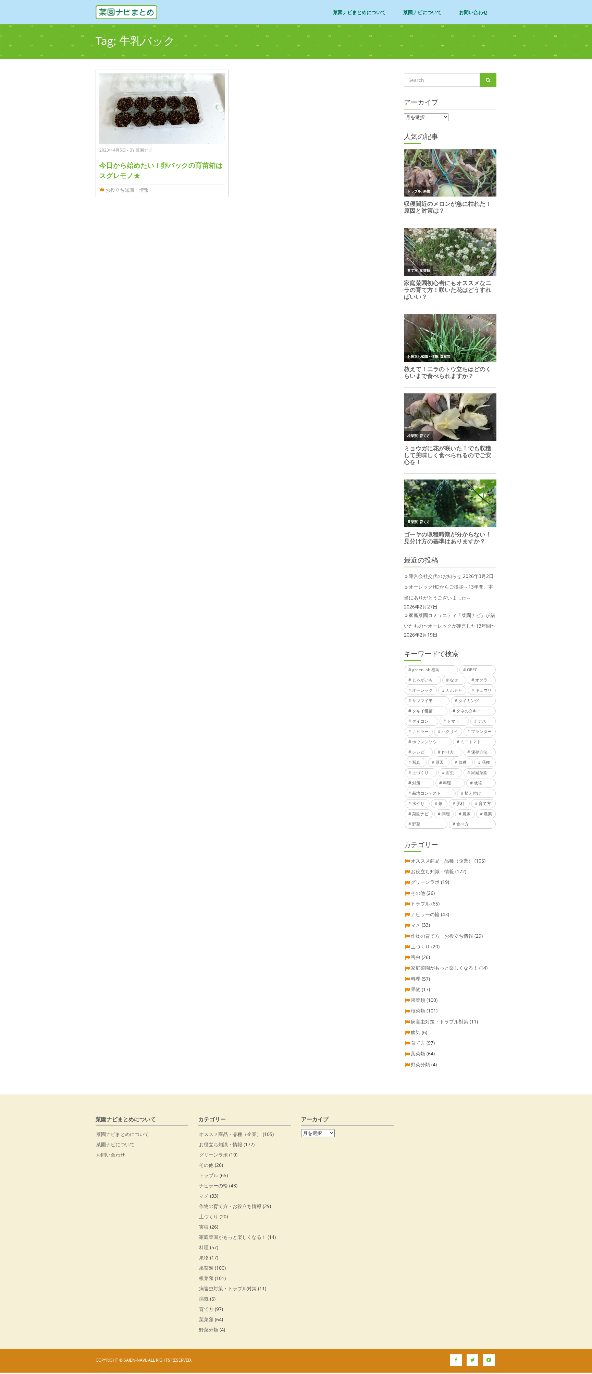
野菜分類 (420, 1064)
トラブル (420, 903)
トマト (453, 721)
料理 (447, 783)
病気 (415, 1032)
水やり (418, 803)
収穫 (462, 762)
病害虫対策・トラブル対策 (439, 1021)
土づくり (420, 772)
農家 (467, 814)
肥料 (460, 803)
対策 (416, 783)
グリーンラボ (425, 882)
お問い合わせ (473, 12)
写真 (416, 762)
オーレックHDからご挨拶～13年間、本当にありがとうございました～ (448, 592)
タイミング (468, 700)
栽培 (478, 783)
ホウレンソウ (424, 742)
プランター (481, 731)
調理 (446, 814)
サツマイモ (422, 700)
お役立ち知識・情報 (127, 190)
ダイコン (420, 721)
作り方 (448, 752)
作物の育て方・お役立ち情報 (442, 936)
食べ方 (462, 824)
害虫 (450, 772)
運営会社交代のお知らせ (435, 576)
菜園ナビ (420, 814)
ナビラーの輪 (425, 914)
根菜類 (418, 1010)
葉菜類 (418, 1053)
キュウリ (483, 690)
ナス (482, 721)
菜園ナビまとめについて (359, 12)
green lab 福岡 (426, 670)
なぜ (454, 680)
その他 (418, 893)
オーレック (422, 690)
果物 (415, 989)
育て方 (485, 803)
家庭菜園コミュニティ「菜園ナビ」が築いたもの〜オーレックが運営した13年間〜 (450, 620)
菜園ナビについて (422, 12)
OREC (472, 670)
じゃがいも (422, 680)
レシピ (418, 752)
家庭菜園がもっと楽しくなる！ (444, 967)
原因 (439, 762)
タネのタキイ (468, 711)
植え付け (473, 793)
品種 (486, 762)
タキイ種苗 (422, 711)
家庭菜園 (479, 772)
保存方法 (479, 752)
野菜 (416, 824)
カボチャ (454, 690)
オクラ (481, 680)
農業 (488, 814)
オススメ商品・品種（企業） (442, 860)
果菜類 (418, 1000)
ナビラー (420, 731)
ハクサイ (450, 731)
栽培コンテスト (426, 793)
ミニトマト (470, 742)
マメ (415, 925)
